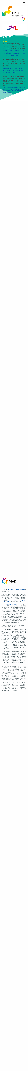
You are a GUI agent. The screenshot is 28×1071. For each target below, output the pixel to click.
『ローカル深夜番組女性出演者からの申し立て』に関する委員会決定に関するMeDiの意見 (14, 90)
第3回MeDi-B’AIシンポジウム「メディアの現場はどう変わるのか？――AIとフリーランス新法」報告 (14, 53)
